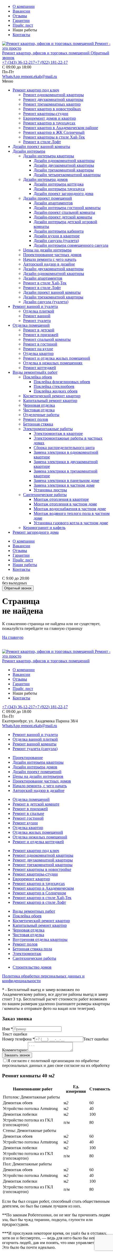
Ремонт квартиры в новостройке (42, 869)
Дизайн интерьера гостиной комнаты (67, 207)
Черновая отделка (39, 405)
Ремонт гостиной (28, 818)
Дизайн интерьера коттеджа (59, 184)
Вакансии (21, 11)
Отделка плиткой (38, 311)
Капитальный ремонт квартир (50, 400)
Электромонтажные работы (48, 429)
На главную (12, 637)
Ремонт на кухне (38, 349)
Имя (7, 1029)
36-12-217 (18, 62)
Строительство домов (32, 967)
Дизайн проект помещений (47, 198)
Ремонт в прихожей (40, 334)
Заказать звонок (17, 1055)
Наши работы (25, 564)
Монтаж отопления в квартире (61, 499)
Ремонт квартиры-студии (45, 113)
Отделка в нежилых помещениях (53, 363)
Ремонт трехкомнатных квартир (52, 104)
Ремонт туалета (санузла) (35, 748)
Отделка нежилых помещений (40, 837)
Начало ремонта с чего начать (49, 259)
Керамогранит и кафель (44, 527)
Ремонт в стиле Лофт (42, 142)
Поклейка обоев (37, 377)
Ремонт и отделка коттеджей (38, 841)
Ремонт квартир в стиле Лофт (39, 902)
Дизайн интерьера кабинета (59, 231)
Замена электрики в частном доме (64, 485)
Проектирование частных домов (52, 254)
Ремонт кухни (25, 823)
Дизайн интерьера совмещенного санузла (71, 245)
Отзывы (20, 16)
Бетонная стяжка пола (32, 949)
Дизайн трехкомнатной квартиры (64, 170)
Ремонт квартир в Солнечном (39, 893)
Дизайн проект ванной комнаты (41, 146)
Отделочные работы (41, 414)
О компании (24, 6)
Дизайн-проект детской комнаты (63, 217)
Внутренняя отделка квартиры (40, 939)
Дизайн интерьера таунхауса (59, 189)
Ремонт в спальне (28, 813)
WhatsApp (11, 76)
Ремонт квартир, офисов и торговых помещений (46, 53)
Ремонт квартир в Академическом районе (60, 127)
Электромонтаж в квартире (58, 433)
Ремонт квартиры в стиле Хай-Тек (54, 137)
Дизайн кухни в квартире (57, 236)
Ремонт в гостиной (40, 344)
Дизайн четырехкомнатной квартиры (67, 174)
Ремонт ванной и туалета (35, 306)
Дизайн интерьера (29, 151)
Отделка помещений (31, 325)
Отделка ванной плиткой (35, 739)
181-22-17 (51, 62)
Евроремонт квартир (31, 879)
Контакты (21, 34)
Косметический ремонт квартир (51, 396)
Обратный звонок (18, 588)
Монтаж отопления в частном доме (65, 504)
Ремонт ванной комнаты (34, 744)
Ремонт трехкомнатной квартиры (43, 864)
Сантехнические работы (45, 494)
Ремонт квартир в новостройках (52, 109)
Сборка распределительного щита (64, 447)
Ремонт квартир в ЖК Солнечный (54, 132)
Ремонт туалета (37, 320)
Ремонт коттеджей (39, 367)
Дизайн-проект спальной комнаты (64, 212)
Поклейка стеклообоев (54, 386)
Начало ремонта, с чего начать (40, 786)
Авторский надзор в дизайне (49, 264)
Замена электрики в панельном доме (66, 480)
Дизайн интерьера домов (45, 179)
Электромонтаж (27, 953)
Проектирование (28, 757)
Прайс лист (23, 25)
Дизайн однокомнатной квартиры (64, 160)
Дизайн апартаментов (53, 203)
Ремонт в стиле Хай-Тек (44, 283)
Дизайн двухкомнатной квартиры (64, 165)
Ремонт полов (35, 419)
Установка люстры (50, 490)
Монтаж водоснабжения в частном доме (70, 509)
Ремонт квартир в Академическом (43, 888)
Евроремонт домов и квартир (49, 118)
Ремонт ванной (36, 316)
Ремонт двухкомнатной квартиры (53, 99)
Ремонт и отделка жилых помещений (56, 358)
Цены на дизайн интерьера (47, 250)
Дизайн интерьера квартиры (48, 156)
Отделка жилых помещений (38, 832)
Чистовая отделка (39, 410)
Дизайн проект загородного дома (63, 193)
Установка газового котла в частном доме (71, 523)
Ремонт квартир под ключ (36, 90)
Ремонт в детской (38, 330)
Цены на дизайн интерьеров (38, 776)
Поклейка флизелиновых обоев (62, 381)
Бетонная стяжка (38, 424)
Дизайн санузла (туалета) (56, 240)
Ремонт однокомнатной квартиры (53, 95)
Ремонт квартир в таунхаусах (49, 123)
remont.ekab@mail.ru (39, 76)
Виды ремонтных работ (34, 911)
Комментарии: (15, 1050)
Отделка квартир (38, 353)
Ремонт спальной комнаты (47, 339)
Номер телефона (18, 1039)
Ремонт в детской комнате (36, 804)
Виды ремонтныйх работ (35, 372)
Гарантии (21, 20)
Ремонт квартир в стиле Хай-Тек (42, 897)
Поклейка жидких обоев (56, 391)
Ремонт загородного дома (36, 532)
